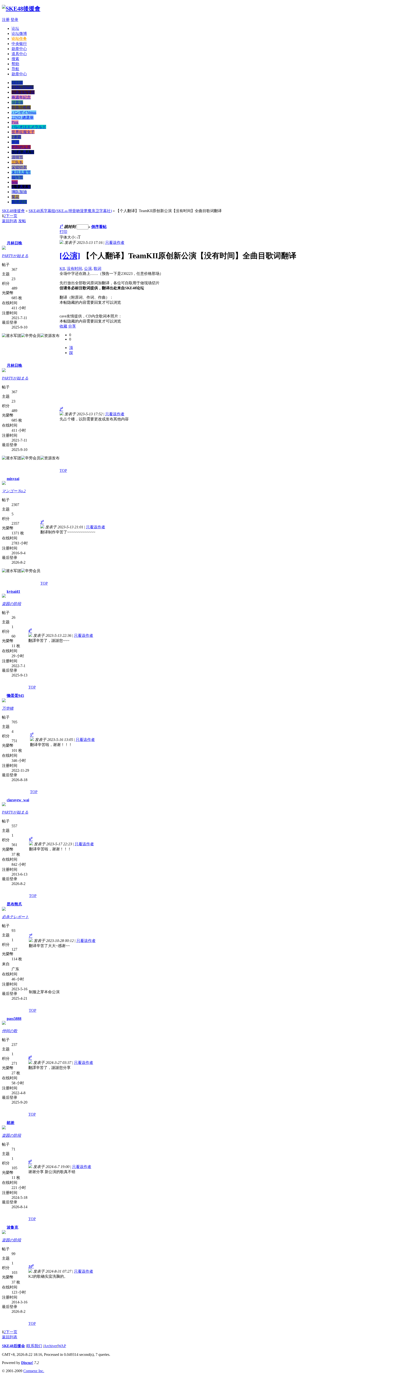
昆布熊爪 (14, 904)
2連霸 (16, 137)
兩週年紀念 (21, 97)
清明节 (17, 157)
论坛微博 (19, 34)
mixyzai (13, 479)
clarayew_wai (18, 800)
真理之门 (19, 202)
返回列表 (9, 221)
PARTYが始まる (15, 256)
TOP (63, 470)
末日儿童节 (21, 172)
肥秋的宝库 (21, 147)
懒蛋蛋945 (15, 696)
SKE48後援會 (13, 211)
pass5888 (14, 1019)
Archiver (50, 1346)
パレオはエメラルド (29, 127)
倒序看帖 (99, 227)
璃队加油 (19, 192)
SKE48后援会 (13, 1346)
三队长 (17, 162)
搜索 (15, 59)
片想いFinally (23, 87)
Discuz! (27, 1363)
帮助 (15, 64)
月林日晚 (14, 243)
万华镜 (7, 708)
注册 (6, 20)
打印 (63, 232)
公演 (88, 268)
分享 (72, 326)
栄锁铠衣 (19, 167)
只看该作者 (114, 242)
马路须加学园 (23, 92)
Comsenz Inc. (33, 1371)
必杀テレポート (15, 917)
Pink (15, 122)
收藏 (63, 326)
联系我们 (34, 1346)
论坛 (15, 28)
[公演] (70, 255)
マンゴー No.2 (14, 491)
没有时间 (74, 268)
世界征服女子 (23, 132)
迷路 (15, 142)
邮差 (10, 1123)
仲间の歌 (9, 1031)
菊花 (15, 197)
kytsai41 (13, 591)
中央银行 (19, 44)
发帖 (22, 221)
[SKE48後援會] (21, 9)
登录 (14, 20)
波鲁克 (12, 1227)
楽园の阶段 (11, 604)
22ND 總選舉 (23, 117)
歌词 (97, 268)
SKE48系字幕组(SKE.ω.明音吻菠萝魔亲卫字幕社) (70, 211)
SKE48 (17, 83)
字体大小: (68, 237)
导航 (15, 69)
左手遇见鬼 (21, 187)
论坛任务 (19, 39)
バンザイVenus (24, 112)
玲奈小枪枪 (21, 107)
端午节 (17, 177)
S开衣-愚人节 (23, 152)
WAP (62, 1346)
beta (15, 182)
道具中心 (19, 54)
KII (62, 268)
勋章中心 (19, 49)
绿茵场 (17, 102)
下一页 (11, 216)
